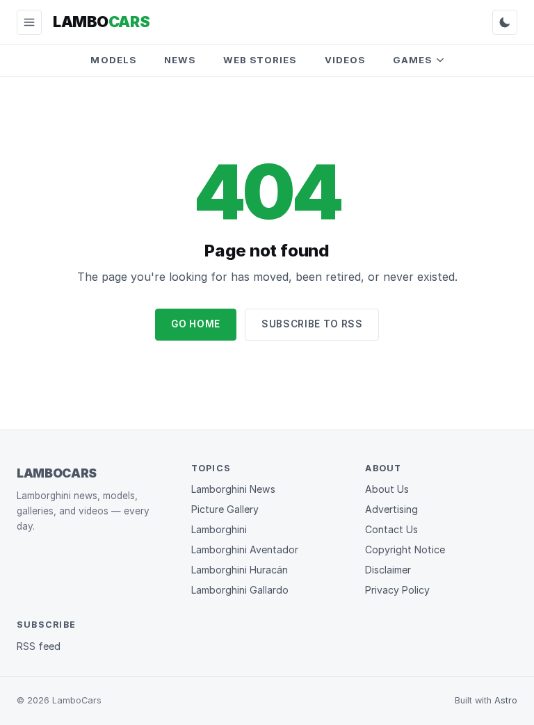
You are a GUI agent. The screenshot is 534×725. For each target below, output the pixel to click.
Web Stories (260, 59)
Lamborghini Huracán (239, 570)
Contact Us (391, 529)
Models (113, 59)
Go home (195, 323)
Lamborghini (219, 529)
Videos (345, 59)
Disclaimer (388, 570)
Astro (505, 700)
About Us (387, 489)
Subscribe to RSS (312, 323)
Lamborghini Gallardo (240, 590)
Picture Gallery (225, 509)
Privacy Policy (397, 590)
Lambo (101, 22)
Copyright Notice (405, 549)
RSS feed (38, 646)
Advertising (391, 509)
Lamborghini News (233, 489)
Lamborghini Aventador (244, 549)
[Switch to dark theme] (504, 22)
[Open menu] (29, 22)
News (179, 59)
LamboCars (57, 473)
